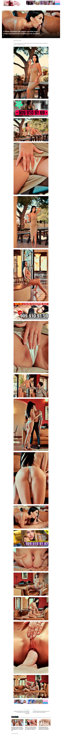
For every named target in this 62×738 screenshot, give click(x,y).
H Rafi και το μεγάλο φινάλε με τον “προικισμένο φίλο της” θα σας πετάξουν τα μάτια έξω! (30, 728)
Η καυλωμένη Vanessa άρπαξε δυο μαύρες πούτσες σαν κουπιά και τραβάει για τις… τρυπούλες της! (17, 729)
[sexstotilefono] (12, 3)
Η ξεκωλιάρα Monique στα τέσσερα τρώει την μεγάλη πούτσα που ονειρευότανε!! (44, 728)
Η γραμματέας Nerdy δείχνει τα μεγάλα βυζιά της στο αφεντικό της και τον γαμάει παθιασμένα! (21, 712)
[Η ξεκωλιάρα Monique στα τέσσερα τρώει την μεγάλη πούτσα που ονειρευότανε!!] (45, 722)
